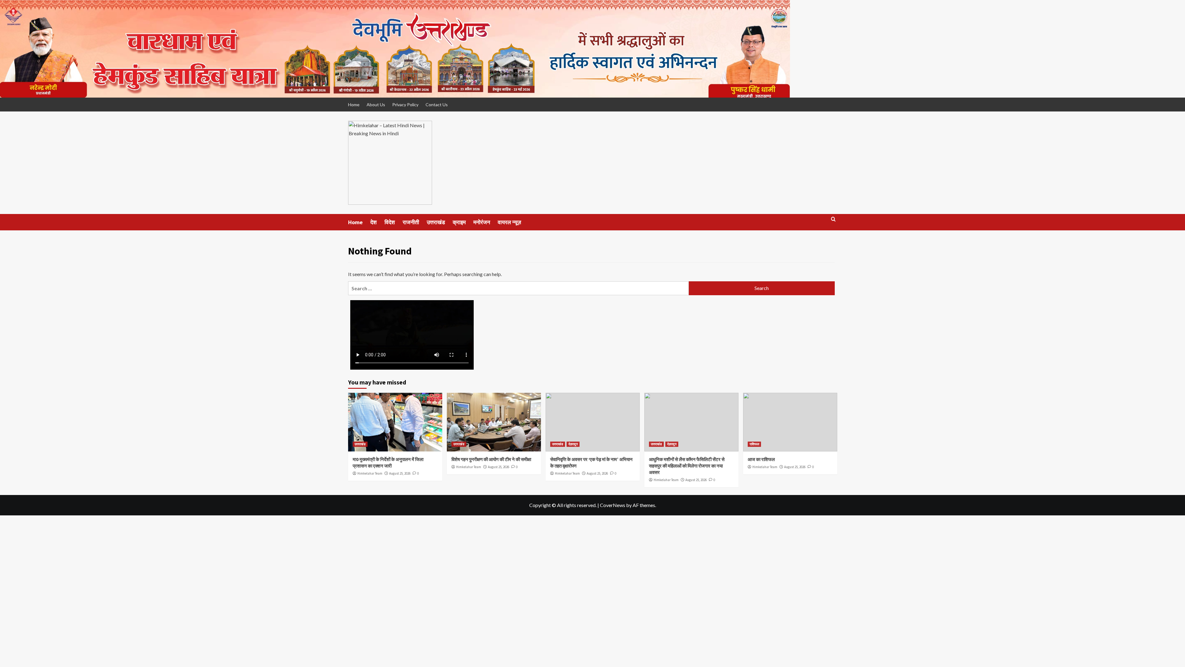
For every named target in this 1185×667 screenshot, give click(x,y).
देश (373, 222)
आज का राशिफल (761, 459)
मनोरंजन (481, 222)
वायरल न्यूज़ (509, 222)
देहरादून (573, 444)
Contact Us (437, 104)
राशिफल (754, 444)
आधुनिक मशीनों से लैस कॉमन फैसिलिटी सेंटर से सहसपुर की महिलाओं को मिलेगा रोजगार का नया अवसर (687, 465)
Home (354, 104)
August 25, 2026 (399, 473)
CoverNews (612, 505)
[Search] (833, 221)
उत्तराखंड (436, 222)
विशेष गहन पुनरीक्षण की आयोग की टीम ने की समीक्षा (491, 459)
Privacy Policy (405, 104)
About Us (376, 104)
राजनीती (411, 222)
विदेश (390, 222)
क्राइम (459, 222)
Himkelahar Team (369, 473)
